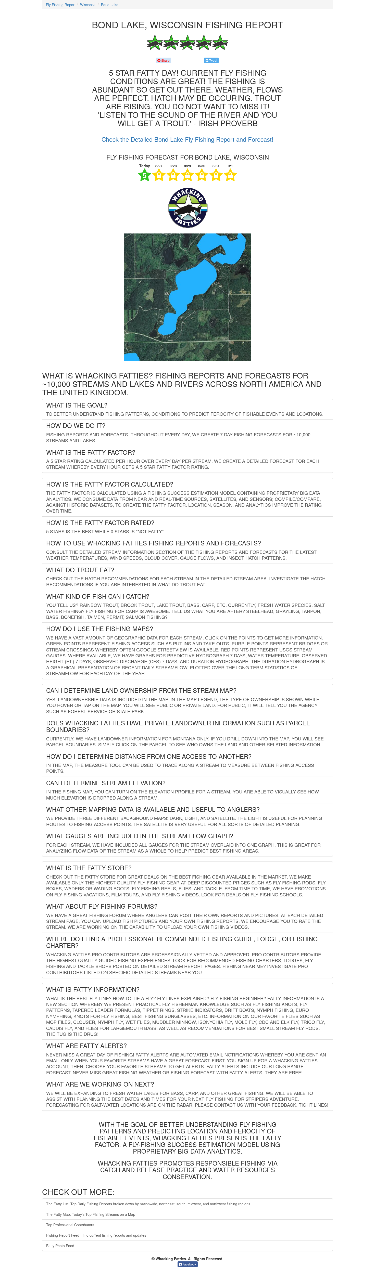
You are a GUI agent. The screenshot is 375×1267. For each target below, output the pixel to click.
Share (165, 60)
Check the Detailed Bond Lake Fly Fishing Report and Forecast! (187, 139)
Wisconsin (88, 4)
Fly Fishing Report (61, 4)
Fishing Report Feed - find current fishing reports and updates (96, 1235)
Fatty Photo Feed (60, 1245)
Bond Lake (109, 4)
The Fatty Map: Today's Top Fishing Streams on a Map (90, 1214)
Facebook (189, 1264)
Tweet (212, 60)
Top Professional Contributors (70, 1224)
